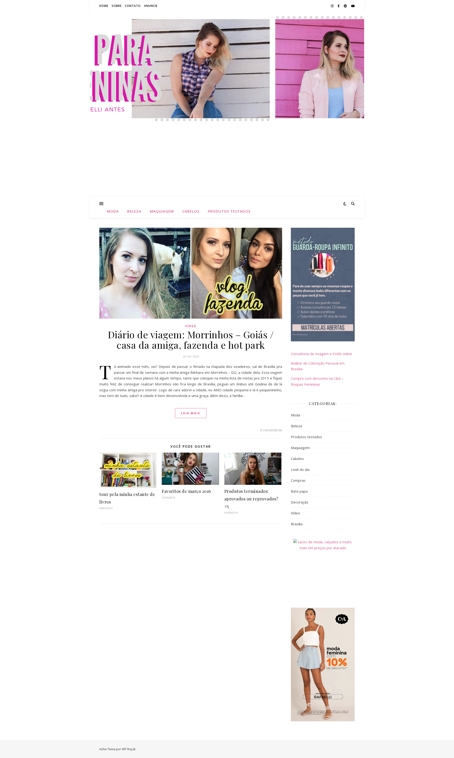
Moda (113, 211)
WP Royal (128, 749)
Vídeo (190, 326)
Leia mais (190, 413)
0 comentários (271, 430)
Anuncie (150, 6)
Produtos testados (229, 211)
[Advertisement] (227, 161)
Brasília (296, 524)
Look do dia (300, 469)
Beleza (134, 211)
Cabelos (190, 211)
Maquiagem (162, 211)
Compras (298, 480)
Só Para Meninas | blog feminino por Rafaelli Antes (227, 49)
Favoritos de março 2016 (186, 491)
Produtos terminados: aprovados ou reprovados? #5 (251, 498)
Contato (133, 6)
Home (103, 6)
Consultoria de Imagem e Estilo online (321, 353)
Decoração (299, 502)
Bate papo (299, 491)
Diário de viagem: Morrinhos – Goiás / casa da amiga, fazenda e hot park (191, 339)
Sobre (117, 6)
